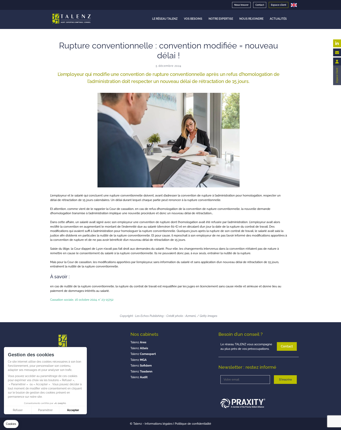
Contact (259, 5)
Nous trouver (241, 5)
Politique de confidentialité (193, 423)
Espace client (278, 5)
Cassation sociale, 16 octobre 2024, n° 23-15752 (81, 300)
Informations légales (158, 423)
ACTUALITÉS (278, 18)
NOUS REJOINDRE (251, 18)
